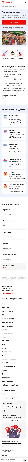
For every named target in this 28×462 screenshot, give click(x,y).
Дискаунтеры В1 (8, 326)
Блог (3, 394)
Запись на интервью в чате (12, 299)
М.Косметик (6, 315)
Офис (4, 344)
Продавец (5, 307)
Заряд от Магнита (8, 319)
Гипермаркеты (7, 322)
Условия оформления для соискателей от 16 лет (12, 444)
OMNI (4, 348)
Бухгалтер (5, 337)
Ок (25, 460)
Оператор (5, 341)
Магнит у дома (7, 311)
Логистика (6, 378)
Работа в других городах (7, 446)
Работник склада (8, 366)
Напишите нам (14, 420)
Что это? (3, 460)
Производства (7, 381)
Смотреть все (14, 22)
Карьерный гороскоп (10, 398)
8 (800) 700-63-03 (8, 293)
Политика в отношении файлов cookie (10, 441)
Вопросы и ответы (8, 390)
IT (2, 355)
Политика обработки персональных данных (11, 443)
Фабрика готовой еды (10, 385)
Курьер (4, 370)
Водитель (5, 363)
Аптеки (4, 330)
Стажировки (6, 352)
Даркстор (5, 374)
